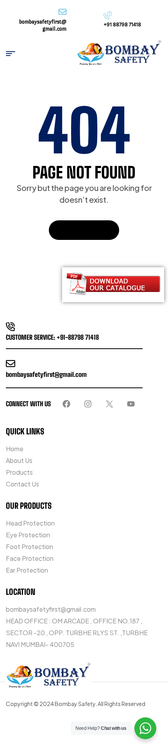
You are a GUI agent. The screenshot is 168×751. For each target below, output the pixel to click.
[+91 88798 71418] (107, 15)
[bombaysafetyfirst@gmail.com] (10, 363)
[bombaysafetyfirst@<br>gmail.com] (62, 12)
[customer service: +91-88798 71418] (10, 326)
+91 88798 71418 (122, 24)
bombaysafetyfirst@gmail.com (46, 374)
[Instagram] (88, 404)
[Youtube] (131, 404)
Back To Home (80, 230)
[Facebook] (66, 404)
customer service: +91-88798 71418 (52, 337)
